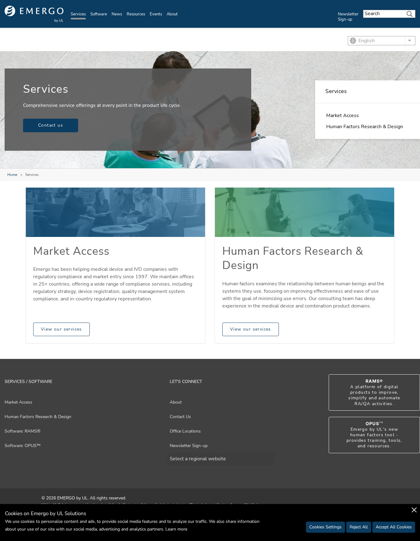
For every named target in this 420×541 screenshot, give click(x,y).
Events (156, 14)
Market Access (342, 115)
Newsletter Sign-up (348, 16)
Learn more (176, 529)
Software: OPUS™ (23, 446)
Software (98, 14)
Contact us (50, 125)
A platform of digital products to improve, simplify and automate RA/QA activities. (374, 392)
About (172, 14)
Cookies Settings (325, 527)
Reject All (359, 527)
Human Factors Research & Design (364, 126)
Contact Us (180, 417)
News (117, 14)
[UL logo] (34, 14)
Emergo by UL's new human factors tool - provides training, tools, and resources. (374, 435)
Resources (136, 14)
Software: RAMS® (22, 431)
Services (78, 14)
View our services (61, 329)
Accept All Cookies (394, 527)
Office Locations (185, 431)
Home (12, 174)
